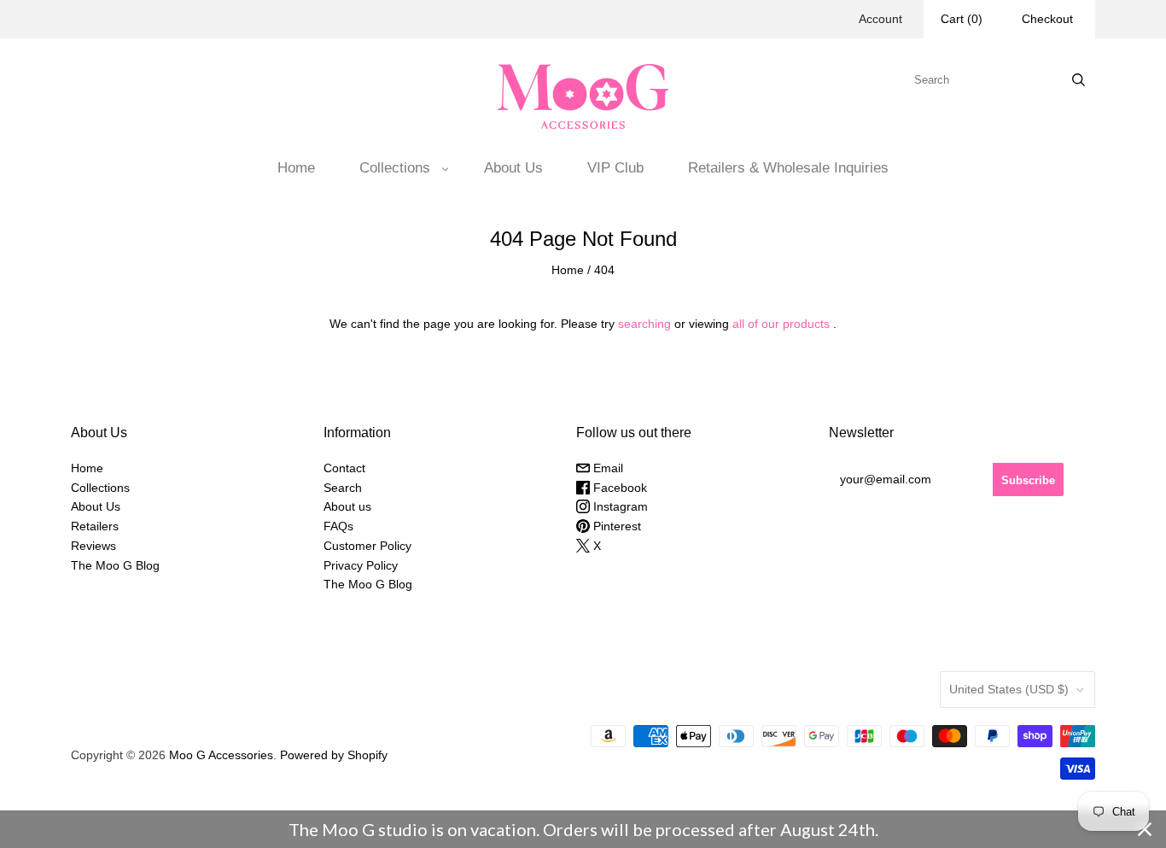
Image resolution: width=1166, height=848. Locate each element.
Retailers (95, 526)
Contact (344, 468)
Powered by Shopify (334, 755)
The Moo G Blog (115, 565)
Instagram (619, 506)
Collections (394, 168)
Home (296, 168)
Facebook (618, 487)
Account (880, 19)
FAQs (338, 526)
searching (644, 323)
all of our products (781, 323)
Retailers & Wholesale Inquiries (788, 168)
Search (343, 487)
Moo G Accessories (221, 755)
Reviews (93, 546)
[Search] (1078, 80)
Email (606, 468)
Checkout (1047, 19)
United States (1009, 689)
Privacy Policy (361, 565)
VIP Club (615, 168)
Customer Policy (367, 546)
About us (347, 506)
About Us (513, 168)
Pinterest (615, 526)
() (961, 19)
